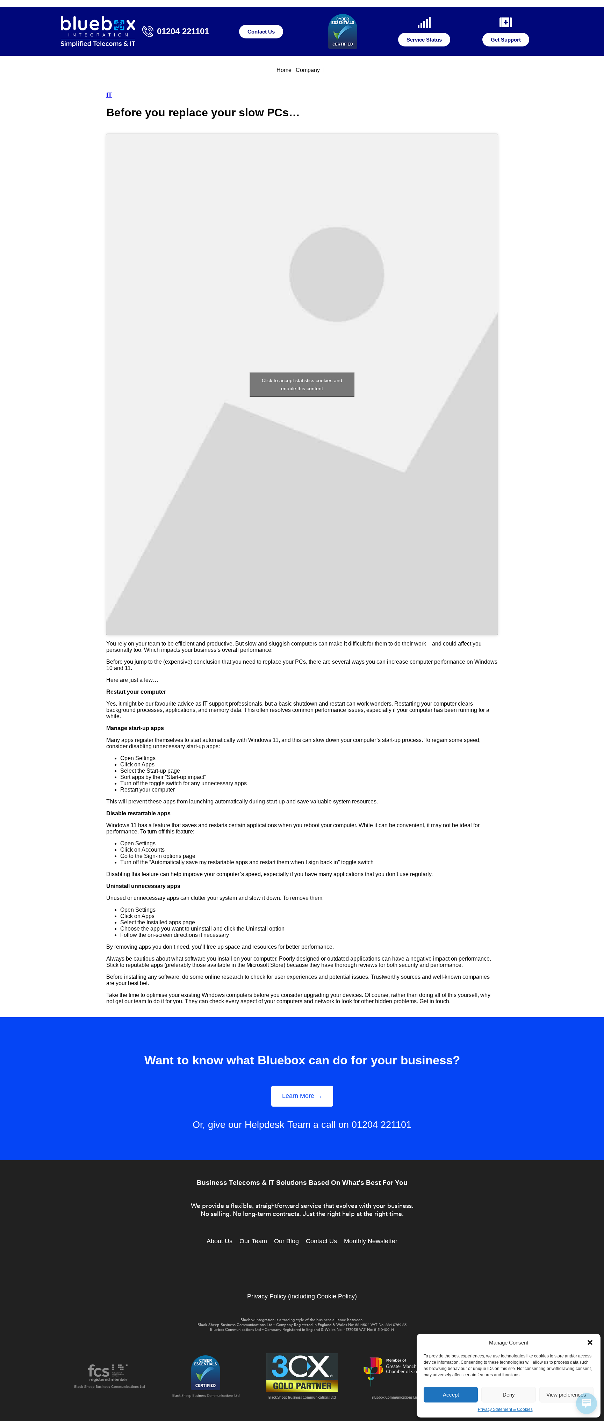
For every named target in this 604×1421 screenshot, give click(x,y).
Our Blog (286, 1241)
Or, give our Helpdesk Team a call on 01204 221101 (302, 1124)
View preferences (566, 1395)
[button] (590, 1342)
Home (284, 70)
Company (308, 70)
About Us (219, 1241)
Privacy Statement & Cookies (505, 1409)
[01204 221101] (147, 31)
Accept (451, 1395)
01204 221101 (183, 31)
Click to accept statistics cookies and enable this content (302, 384)
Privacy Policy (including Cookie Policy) (302, 1296)
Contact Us (321, 1241)
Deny (509, 1395)
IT (109, 95)
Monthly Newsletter (370, 1241)
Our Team (253, 1241)
